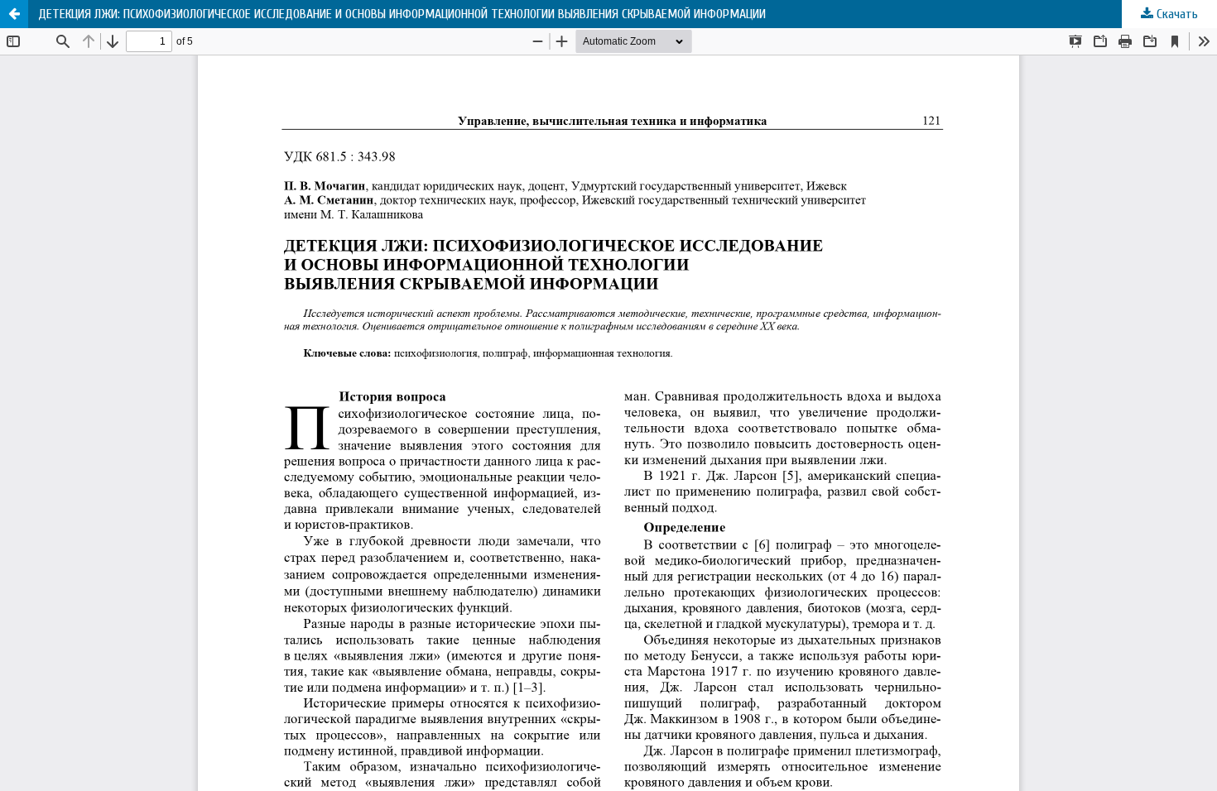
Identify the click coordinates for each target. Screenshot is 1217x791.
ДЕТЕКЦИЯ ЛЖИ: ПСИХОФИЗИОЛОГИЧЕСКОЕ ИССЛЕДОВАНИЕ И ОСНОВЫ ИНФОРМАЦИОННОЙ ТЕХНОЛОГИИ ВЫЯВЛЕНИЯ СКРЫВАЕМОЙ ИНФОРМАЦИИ (402, 14)
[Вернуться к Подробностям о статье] (14, 14)
